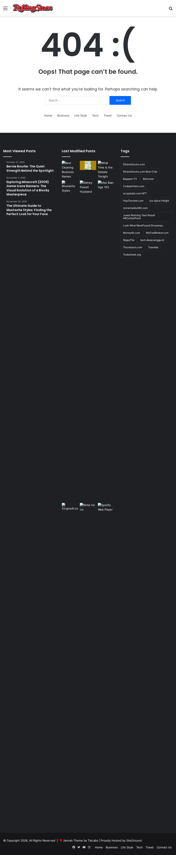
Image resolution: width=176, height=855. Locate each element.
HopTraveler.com (133, 200)
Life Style (80, 115)
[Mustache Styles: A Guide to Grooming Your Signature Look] (70, 186)
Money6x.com (131, 232)
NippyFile (128, 240)
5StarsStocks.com (134, 164)
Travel (108, 115)
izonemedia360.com (135, 208)
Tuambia (153, 247)
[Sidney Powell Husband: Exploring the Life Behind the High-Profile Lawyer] (88, 340)
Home (48, 115)
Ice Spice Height (159, 200)
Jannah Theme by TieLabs (80, 840)
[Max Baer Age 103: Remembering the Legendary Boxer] (106, 185)
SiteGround (134, 840)
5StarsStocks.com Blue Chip (140, 171)
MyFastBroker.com (157, 232)
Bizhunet (148, 178)
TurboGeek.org (132, 254)
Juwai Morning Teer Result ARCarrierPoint (139, 217)
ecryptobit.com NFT (135, 193)
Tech (95, 115)
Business (63, 115)
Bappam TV (130, 178)
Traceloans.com (132, 247)
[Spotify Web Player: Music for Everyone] (106, 508)
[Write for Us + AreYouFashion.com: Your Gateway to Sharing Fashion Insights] (88, 507)
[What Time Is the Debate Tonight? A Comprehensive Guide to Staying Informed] (106, 170)
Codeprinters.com (133, 186)
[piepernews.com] (32, 8)
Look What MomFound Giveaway (143, 225)
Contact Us (124, 115)
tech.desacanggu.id (152, 240)
